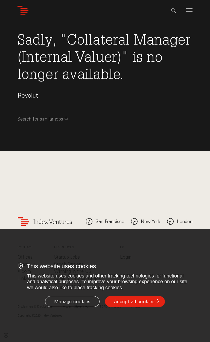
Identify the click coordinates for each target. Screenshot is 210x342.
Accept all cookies (134, 301)
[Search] (173, 10)
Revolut (28, 95)
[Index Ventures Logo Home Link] (23, 10)
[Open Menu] (189, 10)
